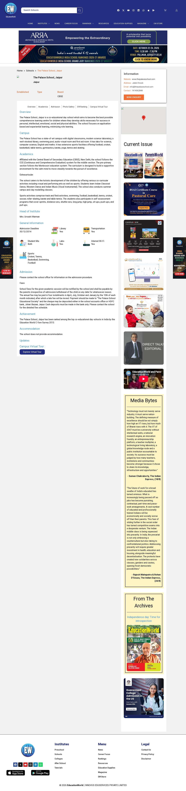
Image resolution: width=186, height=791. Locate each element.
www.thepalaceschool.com (143, 79)
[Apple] (148, 10)
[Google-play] (153, 10)
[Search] (79, 10)
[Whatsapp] (143, 10)
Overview (32, 107)
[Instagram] (133, 10)
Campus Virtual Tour (99, 107)
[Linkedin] (138, 10)
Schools (30, 70)
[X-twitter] (123, 10)
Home (20, 70)
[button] (165, 10)
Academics (43, 107)
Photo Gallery (68, 107)
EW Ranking (82, 107)
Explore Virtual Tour (32, 352)
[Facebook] (118, 10)
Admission (55, 107)
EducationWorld (75, 785)
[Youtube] (128, 10)
